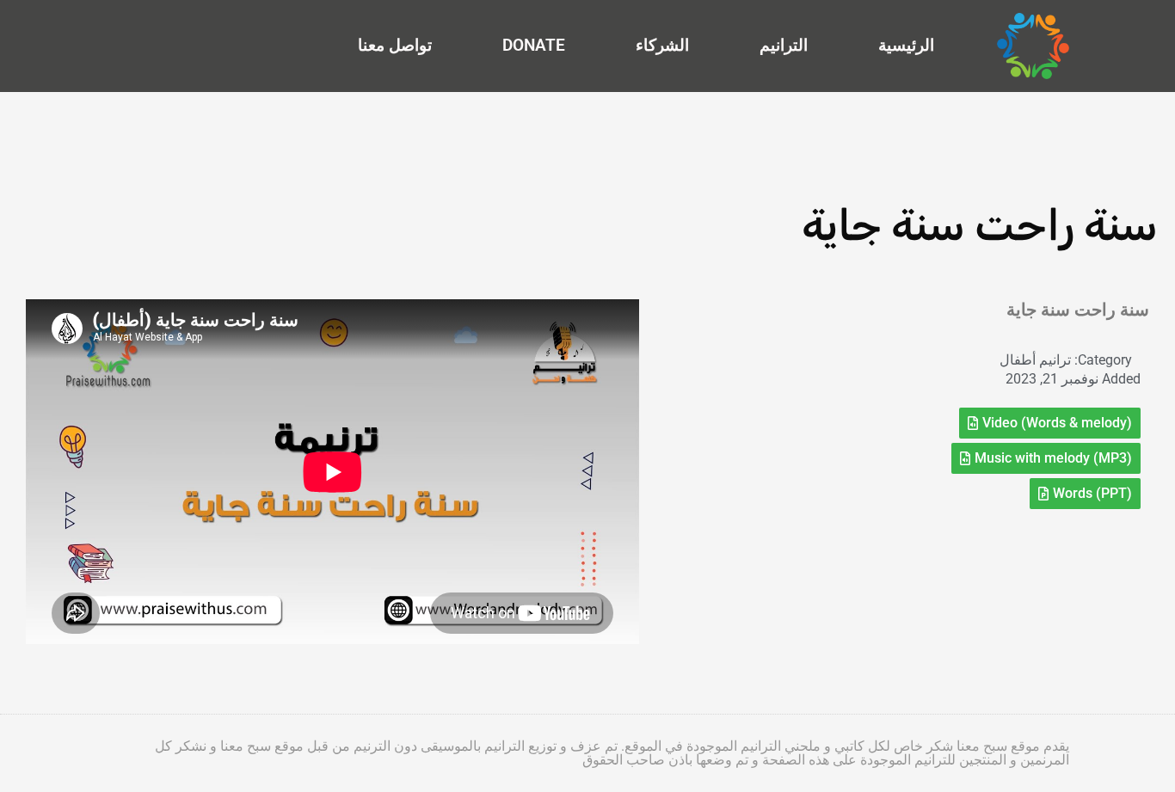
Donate (533, 45)
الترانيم (784, 45)
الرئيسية (906, 45)
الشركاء (662, 45)
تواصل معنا (395, 45)
